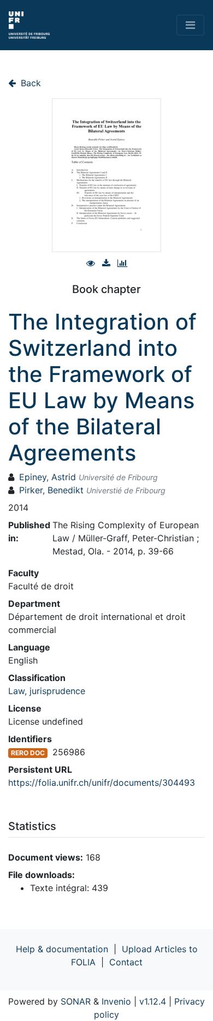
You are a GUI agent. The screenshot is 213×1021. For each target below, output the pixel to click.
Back (29, 82)
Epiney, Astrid (47, 476)
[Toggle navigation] (190, 25)
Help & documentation (62, 949)
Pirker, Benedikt (51, 490)
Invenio (116, 1001)
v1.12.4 (152, 1001)
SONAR (76, 1001)
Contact (126, 962)
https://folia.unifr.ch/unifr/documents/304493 (101, 782)
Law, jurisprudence (46, 690)
